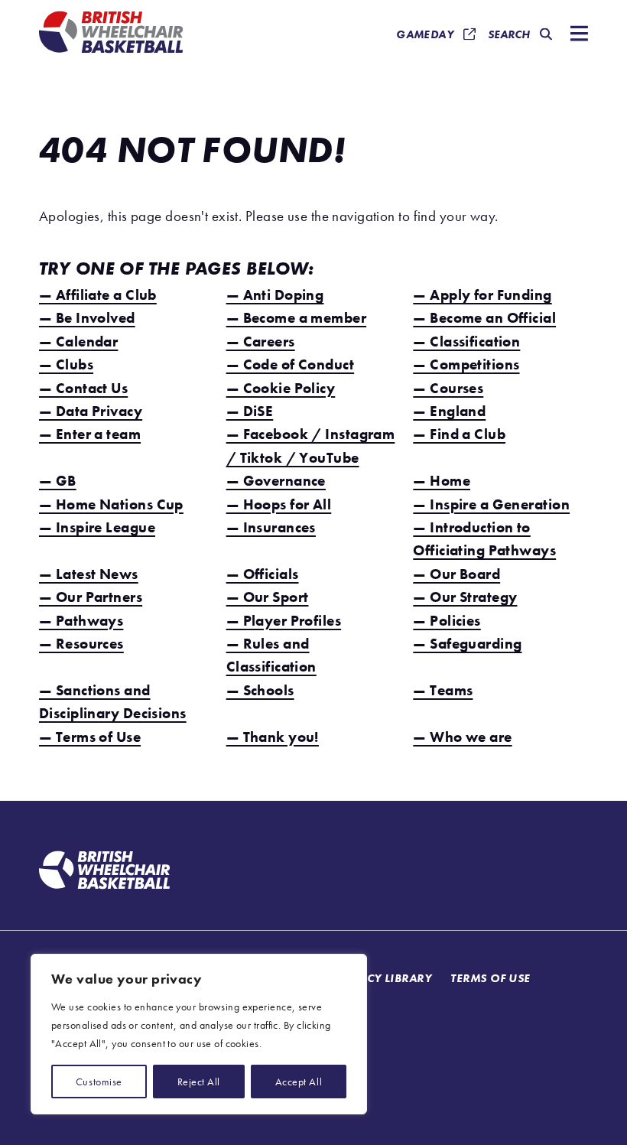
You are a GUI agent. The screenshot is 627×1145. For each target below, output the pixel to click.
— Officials (262, 574)
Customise (99, 1081)
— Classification (466, 341)
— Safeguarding (467, 643)
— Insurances (271, 527)
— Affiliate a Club (98, 294)
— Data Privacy (90, 411)
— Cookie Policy (281, 388)
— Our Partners (90, 597)
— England (449, 411)
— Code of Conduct (290, 364)
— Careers (260, 341)
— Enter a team (90, 434)
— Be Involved (87, 317)
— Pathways (81, 620)
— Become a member (296, 317)
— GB (57, 480)
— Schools (260, 690)
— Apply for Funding (482, 294)
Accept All (298, 1081)
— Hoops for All (279, 504)
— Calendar (78, 341)
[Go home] (104, 872)
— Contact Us (83, 388)
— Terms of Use (90, 737)
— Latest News (88, 574)
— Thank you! (272, 737)
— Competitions (466, 364)
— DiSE (250, 411)
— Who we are (462, 737)
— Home (441, 480)
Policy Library (385, 978)
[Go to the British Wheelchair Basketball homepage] (111, 34)
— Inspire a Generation (491, 504)
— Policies (446, 620)
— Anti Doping (275, 294)
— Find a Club (459, 434)
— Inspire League (97, 527)
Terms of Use (490, 978)
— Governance (276, 480)
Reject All (198, 1081)
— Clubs (66, 364)
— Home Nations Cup (111, 504)
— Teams (443, 690)
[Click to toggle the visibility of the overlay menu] (576, 35)
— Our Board (456, 574)
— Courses (448, 388)
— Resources (81, 643)
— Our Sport (267, 597)
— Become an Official (484, 317)
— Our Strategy (465, 597)
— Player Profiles (283, 620)
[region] (199, 1034)
